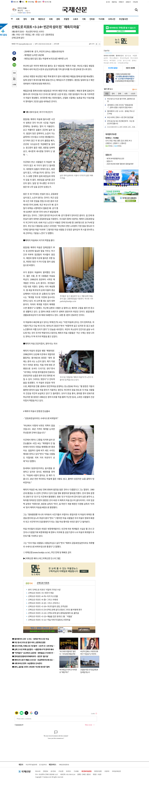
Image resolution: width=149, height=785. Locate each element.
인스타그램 (48, 2)
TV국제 (101, 19)
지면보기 (121, 2)
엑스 (23, 2)
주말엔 (66, 19)
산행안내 (108, 143)
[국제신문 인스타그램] (51, 558)
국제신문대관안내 (64, 765)
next (137, 177)
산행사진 (123, 143)
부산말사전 (123, 19)
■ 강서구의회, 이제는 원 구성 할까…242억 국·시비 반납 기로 (34, 646)
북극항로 (112, 60)
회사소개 (37, 771)
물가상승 (128, 55)
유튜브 (39, 2)
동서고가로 (126, 60)
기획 (84, 19)
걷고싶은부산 (43, 765)
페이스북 (15, 2)
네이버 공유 (14, 65)
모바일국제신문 (116, 771)
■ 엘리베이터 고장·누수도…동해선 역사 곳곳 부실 (30, 639)
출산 (122, 140)
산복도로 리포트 (43, 582)
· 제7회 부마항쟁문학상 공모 (114, 158)
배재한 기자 (15, 44)
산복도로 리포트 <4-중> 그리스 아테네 (43, 599)
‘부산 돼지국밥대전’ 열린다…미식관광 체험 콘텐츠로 (68, 654)
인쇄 (14, 73)
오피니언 (111, 19)
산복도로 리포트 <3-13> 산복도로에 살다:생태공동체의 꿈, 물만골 (53, 613)
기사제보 (76, 771)
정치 (25, 19)
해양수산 (41, 19)
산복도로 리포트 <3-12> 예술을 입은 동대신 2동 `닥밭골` (50, 616)
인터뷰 (92, 19)
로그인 (108, 2)
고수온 (119, 60)
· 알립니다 (108, 161)
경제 (32, 19)
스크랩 (14, 84)
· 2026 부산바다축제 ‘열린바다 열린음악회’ (119, 164)
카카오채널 (31, 2)
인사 (106, 140)
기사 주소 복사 (14, 79)
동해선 (134, 60)
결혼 (118, 140)
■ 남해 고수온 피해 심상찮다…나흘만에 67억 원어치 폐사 (33, 649)
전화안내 (45, 771)
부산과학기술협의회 (31, 765)
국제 (50, 19)
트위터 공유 (14, 59)
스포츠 (75, 19)
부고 (130, 140)
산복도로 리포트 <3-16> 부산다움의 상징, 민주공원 (48, 606)
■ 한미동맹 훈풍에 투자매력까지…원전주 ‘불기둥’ (30, 656)
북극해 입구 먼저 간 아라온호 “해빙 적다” (68, 670)
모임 (110, 140)
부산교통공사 (114, 58)
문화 (58, 19)
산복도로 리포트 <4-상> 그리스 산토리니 (43, 603)
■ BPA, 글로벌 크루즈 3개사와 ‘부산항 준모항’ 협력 (31, 667)
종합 (106, 93)
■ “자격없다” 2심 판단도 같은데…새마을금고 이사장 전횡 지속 (35, 653)
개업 (114, 140)
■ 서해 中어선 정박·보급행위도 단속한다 (27, 663)
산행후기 (116, 143)
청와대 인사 (120, 55)
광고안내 (53, 771)
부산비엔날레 (124, 58)
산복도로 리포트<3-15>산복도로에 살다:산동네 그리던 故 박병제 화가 (55, 609)
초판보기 (128, 2)
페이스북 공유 (14, 53)
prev (105, 177)
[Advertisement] (76, 196)
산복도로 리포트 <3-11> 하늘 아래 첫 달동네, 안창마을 (49, 619)
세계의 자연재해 (109, 55)
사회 (17, 19)
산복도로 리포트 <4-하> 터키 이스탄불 (43, 596)
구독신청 (135, 2)
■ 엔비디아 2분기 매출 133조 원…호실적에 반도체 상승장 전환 (35, 660)
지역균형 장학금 (123, 63)
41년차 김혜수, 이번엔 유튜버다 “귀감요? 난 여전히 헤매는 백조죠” (89, 654)
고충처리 (106, 771)
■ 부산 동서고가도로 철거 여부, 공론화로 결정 (28, 642)
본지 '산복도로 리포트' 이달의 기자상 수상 (44, 589)
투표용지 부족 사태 (110, 63)
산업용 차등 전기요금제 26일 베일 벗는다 (89, 670)
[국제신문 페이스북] (33, 558)
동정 (126, 140)
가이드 (109, 146)
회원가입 (114, 2)
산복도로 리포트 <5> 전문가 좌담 (41, 592)
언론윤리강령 (98, 771)
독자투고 (68, 771)
